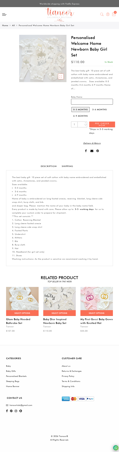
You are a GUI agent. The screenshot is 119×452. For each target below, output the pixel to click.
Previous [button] (4, 317)
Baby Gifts (11, 371)
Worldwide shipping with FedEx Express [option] (60, 4)
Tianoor (10, 326)
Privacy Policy (68, 376)
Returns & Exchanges (72, 371)
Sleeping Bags (12, 381)
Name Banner (12, 386)
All (13, 25)
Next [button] (111, 316)
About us (66, 366)
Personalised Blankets (16, 376)
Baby (8, 366)
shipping (67, 166)
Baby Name (76, 97)
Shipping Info (68, 386)
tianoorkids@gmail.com (21, 405)
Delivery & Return (92, 143)
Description (49, 166)
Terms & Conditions (71, 381)
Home (5, 25)
